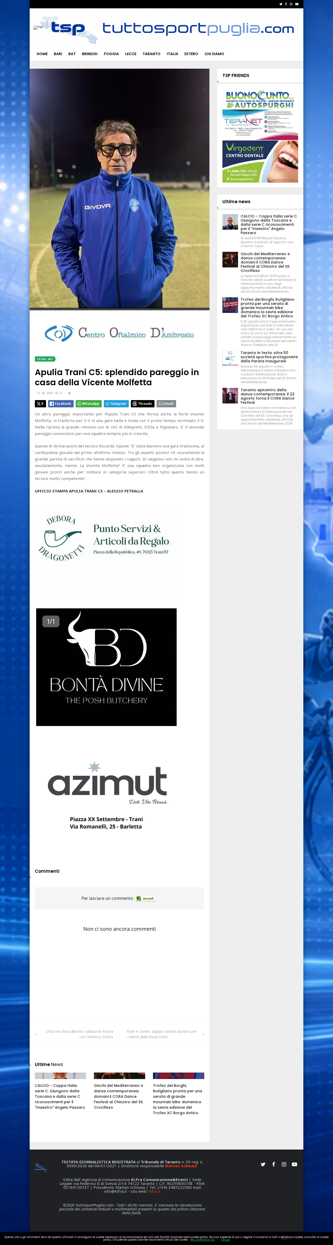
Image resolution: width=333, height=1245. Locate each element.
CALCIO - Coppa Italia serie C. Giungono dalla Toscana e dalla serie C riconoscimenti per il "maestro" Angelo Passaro (60, 1096)
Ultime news (236, 201)
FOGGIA (111, 53)
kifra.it (154, 1191)
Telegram (118, 403)
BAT (72, 53)
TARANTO (152, 53)
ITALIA (172, 53)
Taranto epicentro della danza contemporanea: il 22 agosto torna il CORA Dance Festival (267, 396)
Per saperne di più (202, 1240)
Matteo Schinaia (181, 1165)
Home (42, 53)
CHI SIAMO (214, 53)
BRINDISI (90, 53)
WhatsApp (90, 403)
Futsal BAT (45, 359)
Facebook (63, 403)
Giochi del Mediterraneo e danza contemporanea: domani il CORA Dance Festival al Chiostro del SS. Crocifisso (118, 1096)
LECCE (130, 53)
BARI (58, 53)
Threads (145, 403)
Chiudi (225, 1240)
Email (169, 403)
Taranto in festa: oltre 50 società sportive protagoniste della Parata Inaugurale (269, 357)
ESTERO (191, 53)
